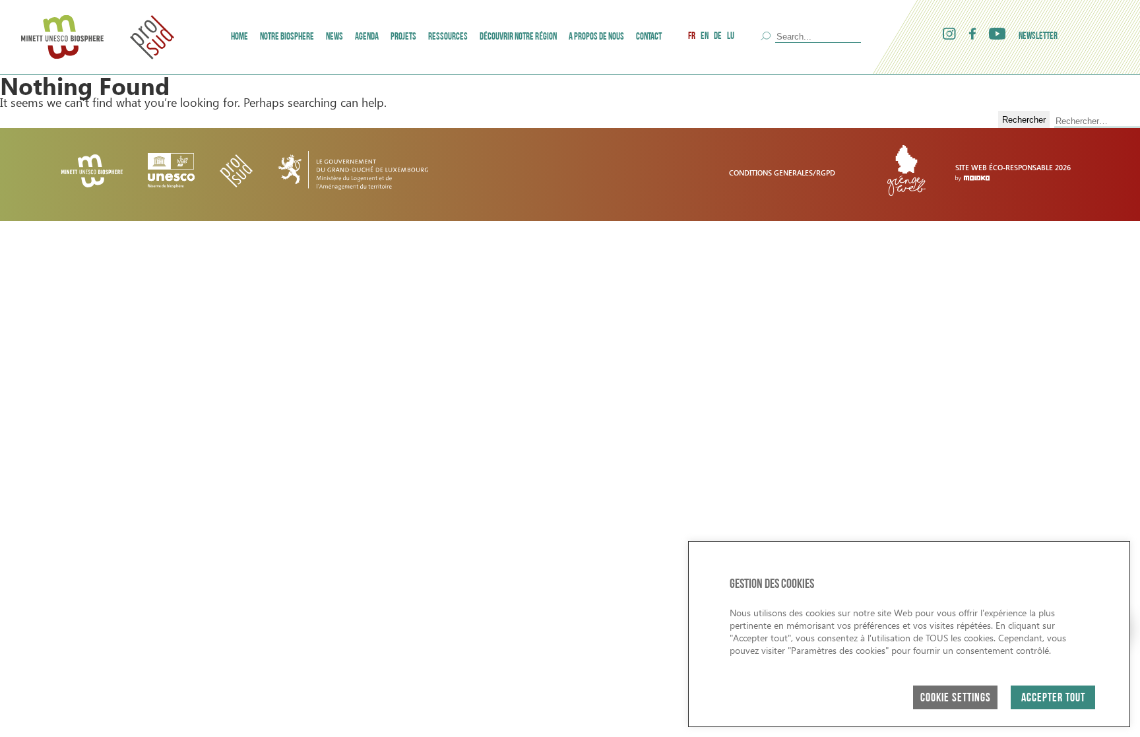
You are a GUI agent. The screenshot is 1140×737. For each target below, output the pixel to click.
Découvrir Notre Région (518, 37)
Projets (403, 37)
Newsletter (1038, 37)
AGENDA (367, 37)
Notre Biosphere (287, 37)
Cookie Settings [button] (955, 699)
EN (705, 37)
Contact (649, 37)
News (334, 37)
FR (691, 37)
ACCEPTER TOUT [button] (1053, 699)
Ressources (448, 37)
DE (718, 37)
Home (239, 37)
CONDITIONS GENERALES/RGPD (782, 172)
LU (730, 37)
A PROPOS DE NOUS (596, 37)
